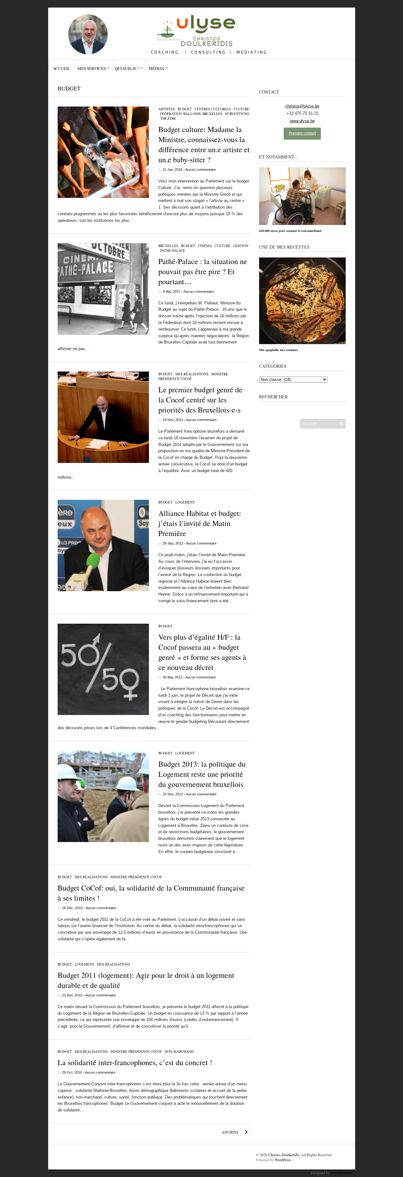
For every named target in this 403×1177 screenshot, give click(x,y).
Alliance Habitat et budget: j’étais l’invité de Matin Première (199, 523)
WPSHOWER (341, 1172)
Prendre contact (302, 133)
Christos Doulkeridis (283, 1154)
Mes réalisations (191, 374)
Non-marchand (179, 1051)
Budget (185, 109)
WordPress (283, 1159)
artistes (166, 109)
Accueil (61, 68)
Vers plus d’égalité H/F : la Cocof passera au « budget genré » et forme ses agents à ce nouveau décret (202, 652)
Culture (241, 109)
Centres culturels (213, 109)
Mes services (91, 68)
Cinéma (205, 245)
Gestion (240, 245)
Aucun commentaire (200, 169)
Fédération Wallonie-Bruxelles (191, 113)
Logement (185, 502)
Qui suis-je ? (127, 68)
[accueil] (199, 31)
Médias (156, 68)
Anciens (230, 1131)
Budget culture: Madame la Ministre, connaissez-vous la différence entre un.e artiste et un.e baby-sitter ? (204, 144)
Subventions (237, 113)
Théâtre (168, 118)
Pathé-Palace (172, 250)
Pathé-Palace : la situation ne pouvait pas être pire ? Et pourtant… (202, 271)
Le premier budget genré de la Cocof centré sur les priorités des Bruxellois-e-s (200, 399)
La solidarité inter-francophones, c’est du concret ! (135, 1062)
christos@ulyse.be (302, 106)
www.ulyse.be (302, 120)
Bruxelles (168, 245)
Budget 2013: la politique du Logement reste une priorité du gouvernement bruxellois (202, 774)
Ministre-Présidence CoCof (136, 876)
